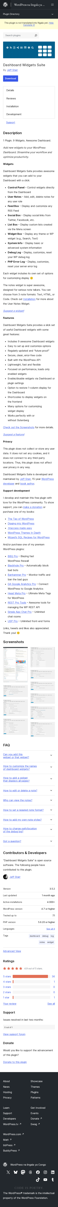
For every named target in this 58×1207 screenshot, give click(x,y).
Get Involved (38, 1107)
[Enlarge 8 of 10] (50, 697)
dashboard (35, 936)
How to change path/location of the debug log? (20, 830)
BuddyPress (11, 1150)
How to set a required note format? (23, 810)
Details (10, 90)
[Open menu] (53, 4)
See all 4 (50, 929)
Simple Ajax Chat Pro (20, 611)
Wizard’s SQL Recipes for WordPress (29, 537)
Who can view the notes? (17, 800)
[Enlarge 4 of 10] (23, 722)
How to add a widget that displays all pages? (16, 779)
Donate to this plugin (15, 1062)
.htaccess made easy (20, 528)
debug (45, 936)
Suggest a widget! (13, 310)
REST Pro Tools (17, 602)
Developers (9, 1118)
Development (13, 114)
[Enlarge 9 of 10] (50, 710)
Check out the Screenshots (18, 427)
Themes (35, 1086)
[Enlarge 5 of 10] (50, 651)
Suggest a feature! (13, 434)
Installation (12, 106)
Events (35, 1113)
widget (50, 942)
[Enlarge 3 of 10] (23, 703)
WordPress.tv (12, 1124)
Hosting (7, 1092)
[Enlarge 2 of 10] (23, 689)
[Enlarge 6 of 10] (50, 673)
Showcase (37, 1081)
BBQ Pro (13, 556)
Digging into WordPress (21, 523)
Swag (35, 1124)
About (6, 1081)
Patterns (35, 1097)
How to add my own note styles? (22, 819)
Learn (6, 1107)
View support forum (14, 1034)
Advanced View (12, 951)
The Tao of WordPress (21, 518)
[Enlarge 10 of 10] (50, 726)
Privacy (7, 1097)
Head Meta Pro (17, 593)
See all (51, 1003)
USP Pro (13, 621)
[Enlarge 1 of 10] (23, 651)
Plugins (35, 1092)
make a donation (32, 507)
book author (27, 483)
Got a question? (12, 841)
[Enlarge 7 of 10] (50, 685)
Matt (7, 1139)
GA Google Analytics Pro (22, 584)
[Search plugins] (36, 35)
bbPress (9, 1145)
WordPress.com (13, 1134)
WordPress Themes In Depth (24, 532)
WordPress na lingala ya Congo (28, 1164)
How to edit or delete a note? (20, 790)
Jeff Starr (12, 70)
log (52, 936)
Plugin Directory (11, 14)
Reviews (11, 98)
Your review (9, 1003)
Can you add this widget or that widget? (16, 756)
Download (10, 78)
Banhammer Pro (17, 574)
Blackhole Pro (16, 565)
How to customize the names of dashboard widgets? (20, 768)
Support (10, 122)
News (6, 1086)
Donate (36, 1118)
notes (42, 942)
